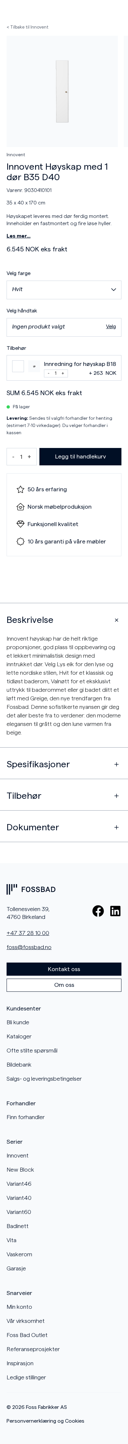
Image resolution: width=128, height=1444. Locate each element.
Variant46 (19, 1184)
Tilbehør (24, 795)
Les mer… (19, 236)
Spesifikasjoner (38, 764)
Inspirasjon (20, 1363)
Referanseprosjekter (33, 1349)
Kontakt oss (64, 969)
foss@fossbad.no (29, 947)
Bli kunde (18, 1022)
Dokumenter (33, 827)
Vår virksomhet (26, 1321)
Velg (111, 326)
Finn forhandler (26, 1117)
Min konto (19, 1307)
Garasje (16, 1268)
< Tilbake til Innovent (28, 27)
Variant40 (19, 1198)
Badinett (18, 1226)
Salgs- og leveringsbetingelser (44, 1079)
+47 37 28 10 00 (28, 933)
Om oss (64, 985)
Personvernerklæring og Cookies (45, 1421)
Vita (11, 1240)
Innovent (16, 155)
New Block (20, 1170)
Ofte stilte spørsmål (32, 1050)
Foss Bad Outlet (27, 1335)
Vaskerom (19, 1254)
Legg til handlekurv (80, 456)
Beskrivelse (30, 620)
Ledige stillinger (26, 1377)
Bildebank (19, 1065)
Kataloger (19, 1036)
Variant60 (19, 1212)
